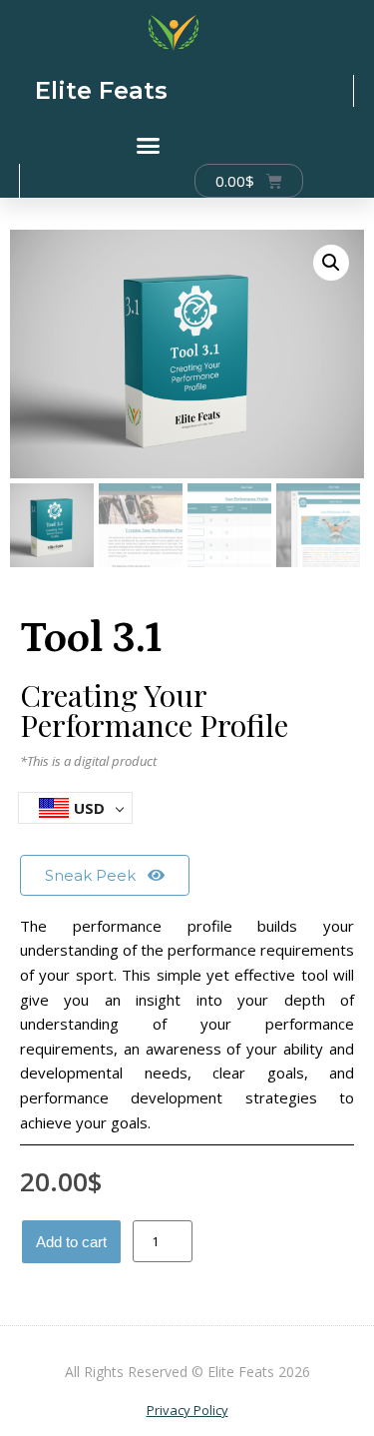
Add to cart (71, 1241)
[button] (149, 146)
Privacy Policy (187, 1410)
